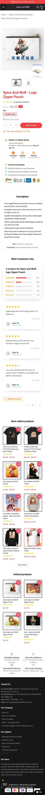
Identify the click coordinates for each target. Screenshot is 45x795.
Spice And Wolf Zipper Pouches (14, 18)
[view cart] (41, 7)
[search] (37, 7)
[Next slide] (40, 49)
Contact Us (6, 747)
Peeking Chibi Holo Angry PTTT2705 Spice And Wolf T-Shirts (32, 449)
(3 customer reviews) (21, 102)
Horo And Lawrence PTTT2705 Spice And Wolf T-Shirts (10, 449)
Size (4, 111)
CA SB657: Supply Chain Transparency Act (17, 726)
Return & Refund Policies (11, 743)
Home (3, 15)
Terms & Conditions (9, 716)
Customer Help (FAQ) (9, 750)
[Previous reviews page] (28, 405)
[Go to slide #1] (16, 83)
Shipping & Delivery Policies (12, 737)
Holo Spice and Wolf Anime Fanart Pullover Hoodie (11, 550)
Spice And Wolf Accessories (20, 15)
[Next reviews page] (40, 405)
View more (22, 565)
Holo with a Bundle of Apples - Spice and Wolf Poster (11, 516)
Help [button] (40, 792)
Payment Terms (7, 740)
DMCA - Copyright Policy (11, 722)
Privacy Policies (7, 719)
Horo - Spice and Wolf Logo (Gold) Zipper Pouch (32, 634)
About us (5, 712)
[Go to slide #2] (29, 83)
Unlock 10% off (5, 784)
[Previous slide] (4, 49)
